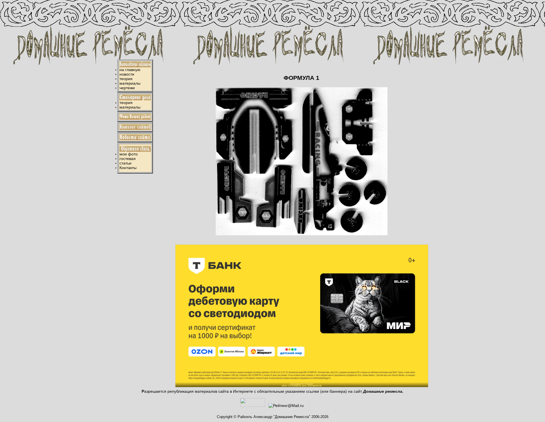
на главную (130, 69)
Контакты (128, 167)
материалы (130, 83)
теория (126, 78)
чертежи (127, 88)
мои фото (129, 154)
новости (127, 74)
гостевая (128, 158)
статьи (125, 163)
